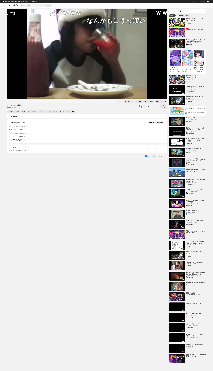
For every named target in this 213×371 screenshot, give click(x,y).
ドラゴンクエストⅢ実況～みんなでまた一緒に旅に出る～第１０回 (195, 159)
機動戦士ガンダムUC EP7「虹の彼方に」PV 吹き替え (195, 201)
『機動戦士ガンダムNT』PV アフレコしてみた (195, 97)
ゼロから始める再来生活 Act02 (194, 148)
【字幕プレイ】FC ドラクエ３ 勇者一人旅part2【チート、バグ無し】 (195, 128)
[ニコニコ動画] (12, 5)
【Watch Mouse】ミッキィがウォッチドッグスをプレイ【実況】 (195, 139)
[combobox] (33, 5)
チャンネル (17, 1)
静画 (9, 1)
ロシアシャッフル (190, 117)
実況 (26, 1)
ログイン (194, 1)
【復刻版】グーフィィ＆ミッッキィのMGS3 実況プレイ (196, 19)
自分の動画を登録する (19, 140)
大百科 (22, 1)
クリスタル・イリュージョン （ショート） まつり (186, 68)
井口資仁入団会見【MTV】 (193, 210)
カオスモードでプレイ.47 (192, 324)
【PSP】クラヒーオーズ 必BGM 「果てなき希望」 (195, 335)
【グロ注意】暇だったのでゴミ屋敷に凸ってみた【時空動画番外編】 (196, 273)
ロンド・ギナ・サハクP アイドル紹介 (195, 221)
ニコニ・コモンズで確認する (156, 122)
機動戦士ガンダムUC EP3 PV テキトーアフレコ (195, 252)
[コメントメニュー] (203, 11)
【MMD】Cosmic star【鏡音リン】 (195, 313)
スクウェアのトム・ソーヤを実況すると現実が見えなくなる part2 (196, 242)
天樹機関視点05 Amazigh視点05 (195, 344)
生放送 (12, 1)
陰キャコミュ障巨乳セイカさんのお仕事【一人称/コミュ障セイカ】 (199, 68)
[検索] (49, 5)
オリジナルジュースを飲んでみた (194, 262)
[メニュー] (165, 101)
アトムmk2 (147, 106)
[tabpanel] (187, 190)
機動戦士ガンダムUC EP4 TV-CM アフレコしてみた (195, 180)
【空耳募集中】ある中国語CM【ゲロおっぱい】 (195, 283)
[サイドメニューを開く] (3, 5)
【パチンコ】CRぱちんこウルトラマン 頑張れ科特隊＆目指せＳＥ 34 (195, 40)
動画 (6, 1)
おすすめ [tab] (172, 15)
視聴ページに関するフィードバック (156, 171)
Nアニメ (29, 1)
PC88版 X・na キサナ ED (194, 190)
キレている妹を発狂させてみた (194, 303)
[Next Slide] (163, 155)
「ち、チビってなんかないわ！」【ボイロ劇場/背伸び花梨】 (175, 68)
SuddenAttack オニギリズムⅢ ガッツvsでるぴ (196, 87)
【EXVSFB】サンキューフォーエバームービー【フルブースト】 (195, 76)
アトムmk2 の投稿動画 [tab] (184, 15)
